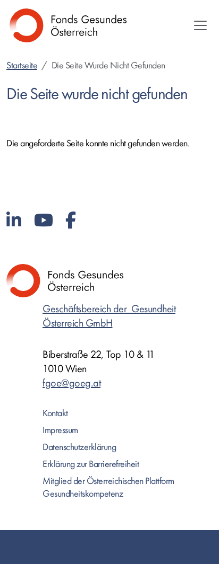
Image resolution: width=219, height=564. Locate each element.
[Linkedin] (13, 221)
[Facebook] (70, 221)
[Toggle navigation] (200, 25)
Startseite (21, 65)
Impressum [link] (60, 430)
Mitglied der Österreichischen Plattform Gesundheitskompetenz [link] (108, 487)
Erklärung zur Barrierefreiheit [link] (91, 464)
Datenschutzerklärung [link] (79, 447)
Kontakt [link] (55, 413)
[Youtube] (43, 221)
